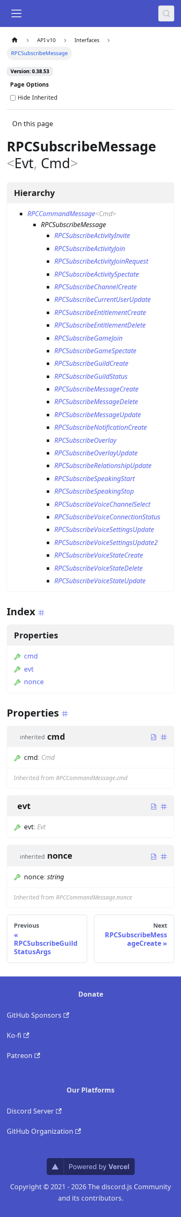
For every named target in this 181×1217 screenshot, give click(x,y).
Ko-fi (14, 1035)
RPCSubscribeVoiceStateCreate (98, 555)
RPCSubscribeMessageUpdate (97, 414)
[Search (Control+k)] (166, 13)
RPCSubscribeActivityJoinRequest (101, 261)
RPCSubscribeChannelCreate (95, 286)
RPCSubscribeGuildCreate (91, 363)
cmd (31, 656)
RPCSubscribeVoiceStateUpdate (100, 580)
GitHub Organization (40, 1131)
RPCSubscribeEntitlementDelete (100, 325)
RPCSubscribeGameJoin (88, 338)
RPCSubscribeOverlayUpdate (96, 453)
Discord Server (30, 1111)
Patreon (19, 1055)
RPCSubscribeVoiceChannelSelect (102, 504)
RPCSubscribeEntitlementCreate (100, 312)
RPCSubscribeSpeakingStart (94, 478)
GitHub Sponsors (34, 1015)
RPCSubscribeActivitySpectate (96, 274)
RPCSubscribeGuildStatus (91, 376)
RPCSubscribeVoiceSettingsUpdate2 (106, 542)
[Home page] (15, 40)
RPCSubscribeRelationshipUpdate (103, 465)
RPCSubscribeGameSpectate (95, 350)
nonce (34, 681)
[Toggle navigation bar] (16, 13)
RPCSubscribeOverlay (85, 440)
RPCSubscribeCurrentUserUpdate (102, 299)
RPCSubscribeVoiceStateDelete (98, 568)
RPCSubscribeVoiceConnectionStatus (107, 516)
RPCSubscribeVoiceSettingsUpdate (104, 529)
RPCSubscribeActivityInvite (92, 235)
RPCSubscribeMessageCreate (96, 389)
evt (29, 669)
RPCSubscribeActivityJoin (89, 248)
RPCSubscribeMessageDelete (96, 401)
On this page (32, 123)
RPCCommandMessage (61, 213)
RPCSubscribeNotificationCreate (100, 427)
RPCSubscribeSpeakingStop (94, 491)
